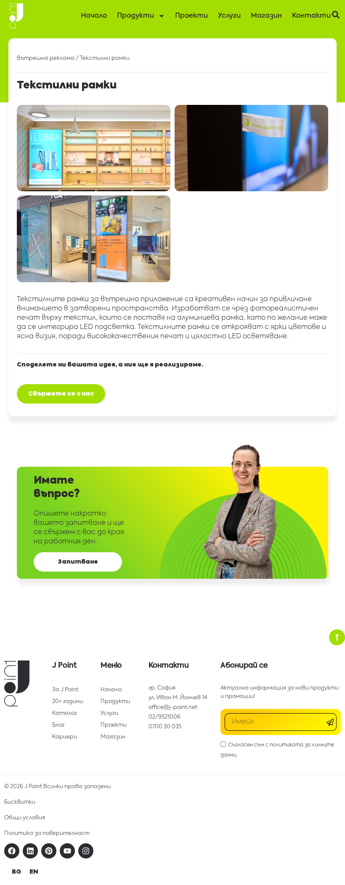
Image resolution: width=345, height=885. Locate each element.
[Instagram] (85, 850)
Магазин (266, 16)
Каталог (64, 713)
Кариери (64, 737)
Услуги (229, 16)
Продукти (135, 16)
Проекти (191, 16)
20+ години (67, 701)
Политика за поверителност (47, 833)
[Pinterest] (48, 850)
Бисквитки (19, 802)
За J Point (65, 689)
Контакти (311, 16)
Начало (94, 16)
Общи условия (24, 818)
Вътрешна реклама (45, 58)
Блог (58, 725)
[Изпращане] (331, 722)
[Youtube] (67, 850)
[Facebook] (11, 850)
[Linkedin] (30, 850)
